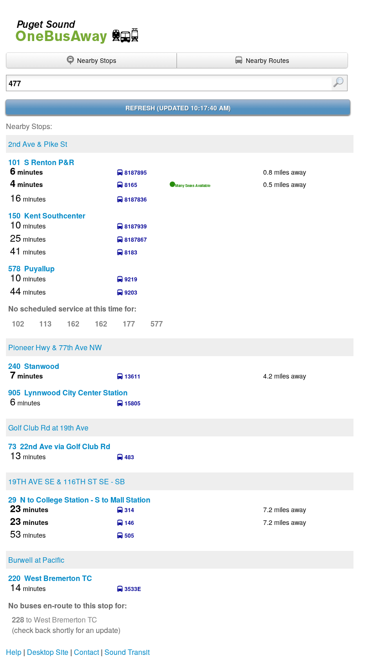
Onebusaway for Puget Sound (73, 28)
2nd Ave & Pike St (37, 144)
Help (13, 652)
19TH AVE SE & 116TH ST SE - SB (66, 481)
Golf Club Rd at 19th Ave (48, 427)
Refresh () (178, 108)
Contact (86, 652)
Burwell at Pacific (36, 560)
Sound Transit (127, 652)
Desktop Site (47, 652)
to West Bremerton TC (54, 619)
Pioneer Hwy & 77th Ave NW (55, 347)
